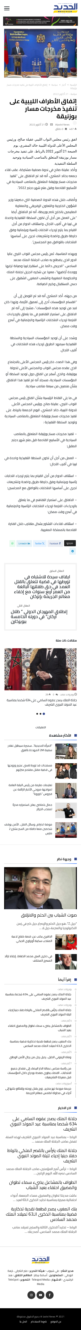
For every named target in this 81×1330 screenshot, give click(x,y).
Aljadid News (62, 124)
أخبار (64, 85)
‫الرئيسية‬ (73, 85)
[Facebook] (50, 1295)
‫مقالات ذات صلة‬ (66, 641)
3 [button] (37, 714)
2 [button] (40, 714)
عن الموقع (56, 1321)
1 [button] (44, 714)
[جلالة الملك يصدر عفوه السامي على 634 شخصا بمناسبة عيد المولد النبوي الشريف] (40, 669)
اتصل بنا (23, 1321)
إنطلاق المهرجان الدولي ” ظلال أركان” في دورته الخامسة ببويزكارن (39, 614)
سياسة (55, 85)
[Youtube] (40, 1295)
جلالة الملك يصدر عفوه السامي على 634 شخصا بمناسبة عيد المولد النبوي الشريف (42, 702)
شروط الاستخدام (39, 1321)
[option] (40, 677)
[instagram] (31, 1295)
